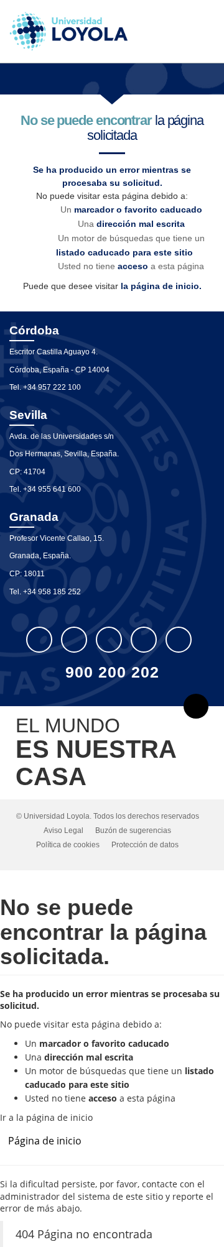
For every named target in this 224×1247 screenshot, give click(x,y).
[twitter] (39, 640)
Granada (33, 516)
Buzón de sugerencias (133, 830)
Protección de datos (145, 844)
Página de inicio (45, 1141)
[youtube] (144, 640)
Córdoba (34, 330)
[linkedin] (109, 640)
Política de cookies (68, 844)
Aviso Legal (63, 830)
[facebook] (74, 640)
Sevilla (28, 414)
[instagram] (179, 640)
